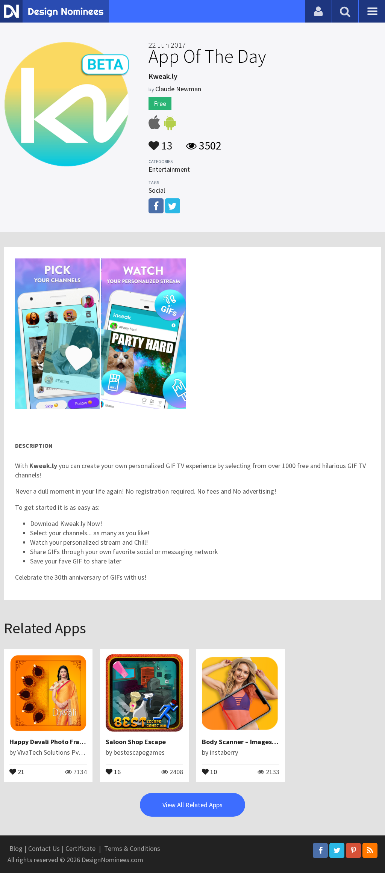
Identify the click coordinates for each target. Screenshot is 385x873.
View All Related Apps (192, 805)
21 (20, 771)
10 (213, 771)
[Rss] (369, 850)
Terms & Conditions (132, 848)
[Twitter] (336, 850)
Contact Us (44, 848)
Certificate (80, 848)
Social (157, 190)
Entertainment (169, 169)
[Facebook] (320, 850)
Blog (16, 848)
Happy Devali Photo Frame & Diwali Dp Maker (76, 741)
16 (116, 771)
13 (166, 142)
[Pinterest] (353, 850)
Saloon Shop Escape (136, 741)
